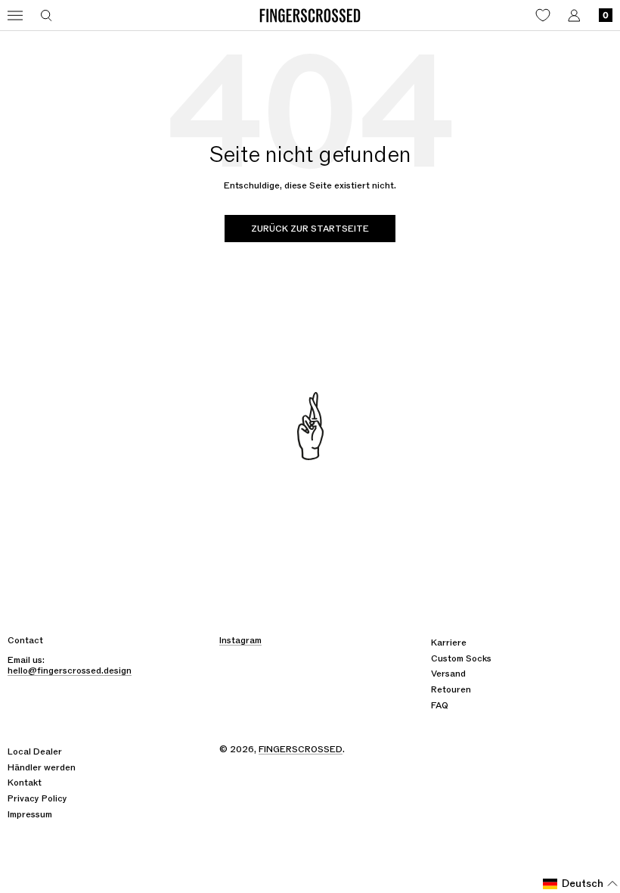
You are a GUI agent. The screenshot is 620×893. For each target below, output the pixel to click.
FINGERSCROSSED (301, 749)
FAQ (439, 705)
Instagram (240, 640)
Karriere (449, 642)
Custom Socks (461, 658)
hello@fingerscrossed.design (70, 670)
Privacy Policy (37, 798)
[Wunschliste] (543, 15)
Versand (448, 673)
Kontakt (25, 782)
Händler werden (42, 767)
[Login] (574, 15)
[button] (580, 884)
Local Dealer (35, 751)
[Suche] (46, 15)
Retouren (451, 689)
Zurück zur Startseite (310, 228)
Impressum (30, 814)
